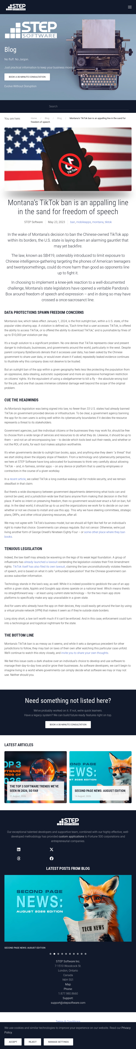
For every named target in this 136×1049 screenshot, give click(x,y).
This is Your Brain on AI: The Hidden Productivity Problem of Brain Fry (46, 947)
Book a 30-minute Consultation (27, 77)
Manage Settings (58, 1042)
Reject (33, 1042)
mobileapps (83, 222)
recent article (18, 479)
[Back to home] (15, 7)
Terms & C (68, 1021)
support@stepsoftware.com (68, 1002)
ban (72, 222)
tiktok (108, 222)
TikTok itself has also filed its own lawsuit (39, 566)
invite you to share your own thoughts (84, 653)
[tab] (50, 954)
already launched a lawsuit (41, 562)
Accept (13, 1042)
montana (98, 222)
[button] (130, 7)
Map (68, 984)
